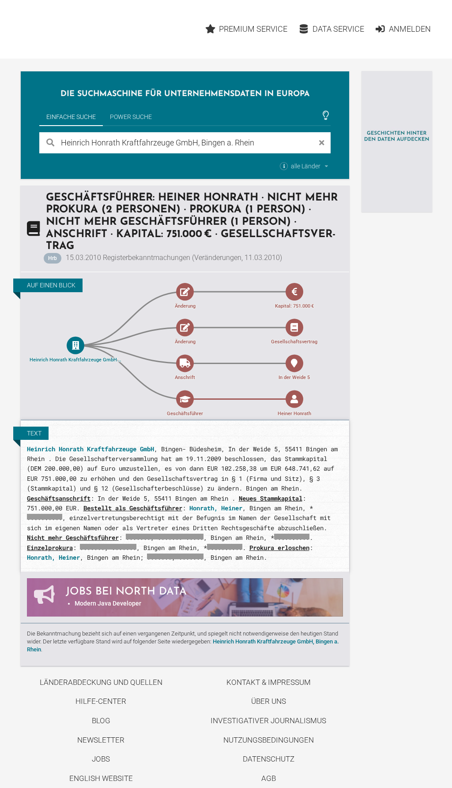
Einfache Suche (71, 116)
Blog (101, 720)
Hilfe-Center (100, 701)
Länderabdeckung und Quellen (101, 682)
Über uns (268, 701)
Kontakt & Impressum (268, 682)
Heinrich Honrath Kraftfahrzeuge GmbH (90, 449)
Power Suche (131, 116)
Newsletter (100, 740)
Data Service (338, 28)
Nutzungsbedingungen (268, 740)
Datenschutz (268, 759)
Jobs (101, 759)
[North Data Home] (72, 29)
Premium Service (253, 28)
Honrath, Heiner (215, 508)
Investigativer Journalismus (268, 720)
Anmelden (410, 28)
